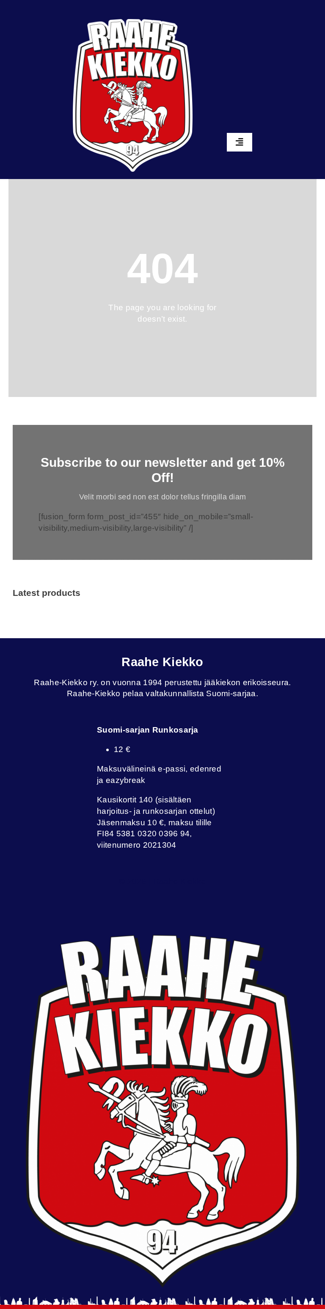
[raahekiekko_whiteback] (133, 23)
